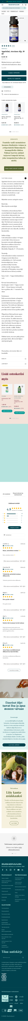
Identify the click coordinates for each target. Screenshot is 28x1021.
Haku (16, 892)
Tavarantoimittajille (6, 894)
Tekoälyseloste (5, 927)
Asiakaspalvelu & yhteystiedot (19, 878)
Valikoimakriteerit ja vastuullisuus (6, 881)
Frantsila (4, 48)
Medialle (4, 900)
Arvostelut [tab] (6, 494)
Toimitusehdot (5, 908)
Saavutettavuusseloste (7, 934)
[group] (7, 115)
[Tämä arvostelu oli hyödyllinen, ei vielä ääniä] (20, 561)
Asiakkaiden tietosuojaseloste (6, 923)
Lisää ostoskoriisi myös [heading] (9, 100)
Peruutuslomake (6, 914)
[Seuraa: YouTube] (18, 870)
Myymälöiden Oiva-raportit (6, 937)
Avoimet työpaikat (6, 888)
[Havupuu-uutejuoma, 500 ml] (19, 389)
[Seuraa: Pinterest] (14, 870)
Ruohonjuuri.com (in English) (20, 900)
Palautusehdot (5, 911)
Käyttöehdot (5, 920)
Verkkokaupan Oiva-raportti (7, 942)
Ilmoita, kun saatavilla (14, 78)
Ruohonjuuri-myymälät (7, 885)
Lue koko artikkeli (14, 745)
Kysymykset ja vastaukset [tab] (18, 494)
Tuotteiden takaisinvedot (5, 946)
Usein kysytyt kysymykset (18, 883)
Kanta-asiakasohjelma (20, 886)
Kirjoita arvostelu (14, 527)
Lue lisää (4, 67)
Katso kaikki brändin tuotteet (14, 168)
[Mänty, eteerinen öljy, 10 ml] (7, 107)
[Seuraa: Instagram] (10, 870)
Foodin (4, 396)
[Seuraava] (25, 1)
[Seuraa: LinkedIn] (22, 870)
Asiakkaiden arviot (19, 889)
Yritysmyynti (5, 891)
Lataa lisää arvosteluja (14, 670)
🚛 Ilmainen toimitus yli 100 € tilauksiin (14, 1)
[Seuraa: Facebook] (3, 870)
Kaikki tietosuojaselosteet (6, 930)
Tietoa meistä (5, 878)
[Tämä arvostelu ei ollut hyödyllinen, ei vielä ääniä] (23, 561)
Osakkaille (4, 897)
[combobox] (13, 8)
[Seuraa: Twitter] (7, 870)
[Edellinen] (2, 1)
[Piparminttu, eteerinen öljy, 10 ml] (19, 107)
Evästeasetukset (6, 917)
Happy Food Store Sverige (19, 896)
